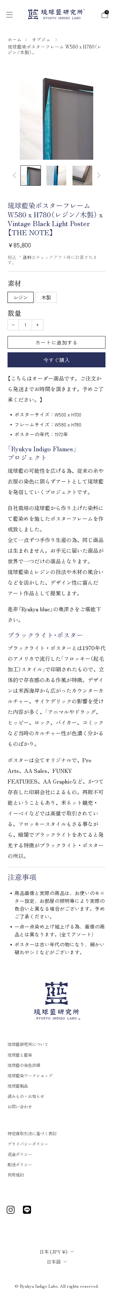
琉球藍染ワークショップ (30, 1076)
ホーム (15, 39)
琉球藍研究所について (28, 1044)
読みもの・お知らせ (26, 1096)
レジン (20, 297)
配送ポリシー (20, 1164)
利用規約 (16, 1175)
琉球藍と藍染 (20, 1055)
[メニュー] (9, 14)
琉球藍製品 (18, 1086)
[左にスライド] (15, 175)
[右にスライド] (97, 175)
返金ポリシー (20, 1154)
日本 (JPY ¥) (53, 1251)
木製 (46, 297)
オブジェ (42, 39)
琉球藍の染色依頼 (24, 1065)
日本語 (53, 1261)
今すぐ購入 (56, 360)
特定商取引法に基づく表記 (32, 1133)
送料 (27, 257)
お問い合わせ (20, 1107)
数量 (14, 313)
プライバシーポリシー (28, 1144)
